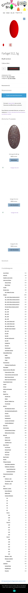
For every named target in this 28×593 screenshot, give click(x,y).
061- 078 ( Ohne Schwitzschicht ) (12, 304)
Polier (6, 360)
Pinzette (8, 561)
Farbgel (7, 12)
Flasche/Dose (6, 362)
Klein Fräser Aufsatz (9, 377)
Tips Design (7, 403)
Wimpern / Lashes (7, 488)
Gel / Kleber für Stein (9, 292)
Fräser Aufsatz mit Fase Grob (11, 374)
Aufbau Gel (7, 437)
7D (7, 508)
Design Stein (6, 290)
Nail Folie (5, 425)
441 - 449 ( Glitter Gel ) (10, 326)
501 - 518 (7, 331)
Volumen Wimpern (9, 495)
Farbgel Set (7, 343)
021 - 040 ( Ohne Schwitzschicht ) (12, 299)
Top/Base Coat (8, 442)
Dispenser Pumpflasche (10, 365)
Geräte (4, 384)
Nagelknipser (8, 568)
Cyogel (4, 287)
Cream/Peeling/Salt (11, 469)
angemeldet (11, 103)
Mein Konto (4, 583)
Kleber (6, 399)
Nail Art (5, 406)
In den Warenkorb (13, 68)
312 (8, 78)
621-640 (6, 340)
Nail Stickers (6, 428)
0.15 (9, 532)
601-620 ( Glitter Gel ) (9, 338)
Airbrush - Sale (8, 478)
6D (7, 505)
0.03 (9, 515)
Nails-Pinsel (6, 445)
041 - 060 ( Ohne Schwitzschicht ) (12, 302)
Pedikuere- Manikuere (9, 466)
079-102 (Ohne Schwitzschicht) (12, 307)
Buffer (6, 355)
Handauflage (8, 566)
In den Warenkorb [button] (14, 205)
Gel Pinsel (7, 452)
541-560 (6, 336)
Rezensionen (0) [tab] (6, 85)
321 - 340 (7, 311)
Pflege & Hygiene (7, 462)
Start (4, 12)
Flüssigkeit (5, 367)
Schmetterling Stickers (10, 430)
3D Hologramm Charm (10, 408)
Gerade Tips (7, 396)
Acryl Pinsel (7, 447)
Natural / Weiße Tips (9, 401)
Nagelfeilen (7, 357)
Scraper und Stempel (9, 420)
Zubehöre (5, 563)
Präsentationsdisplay (8, 474)
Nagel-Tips (5, 394)
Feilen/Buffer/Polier (7, 353)
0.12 (9, 529)
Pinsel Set (7, 454)
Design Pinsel (8, 449)
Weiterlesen (14, 160)
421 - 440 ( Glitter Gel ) (10, 323)
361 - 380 (7, 316)
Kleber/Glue (7, 493)
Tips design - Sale (9, 481)
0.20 (9, 534)
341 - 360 (7, 314)
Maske (4, 391)
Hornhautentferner (11, 471)
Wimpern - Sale (8, 483)
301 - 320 (12, 12)
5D (7, 503)
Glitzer (4, 386)
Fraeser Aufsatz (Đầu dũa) (9, 369)
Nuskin (4, 459)
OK (14, 590)
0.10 (9, 546)
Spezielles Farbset (9, 350)
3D (7, 498)
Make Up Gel (7, 440)
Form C (8, 512)
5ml (11, 78)
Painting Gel (7, 348)
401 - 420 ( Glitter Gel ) (10, 321)
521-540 (6, 333)
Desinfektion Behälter (10, 464)
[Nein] (26, 588)
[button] (24, 19)
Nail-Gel (5, 435)
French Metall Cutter (7, 382)
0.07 (9, 520)
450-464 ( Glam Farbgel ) (10, 328)
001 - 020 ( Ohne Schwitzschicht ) (12, 297)
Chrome (6, 413)
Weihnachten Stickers (10, 432)
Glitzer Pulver (8, 282)
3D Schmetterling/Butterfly (11, 411)
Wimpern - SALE (8, 556)
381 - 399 (7, 319)
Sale (4, 476)
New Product (6, 457)
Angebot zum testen (7, 277)
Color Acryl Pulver (7, 280)
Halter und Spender (7, 389)
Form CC (8, 522)
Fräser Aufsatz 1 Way (9, 372)
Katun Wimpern (8, 491)
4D (7, 500)
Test (4, 486)
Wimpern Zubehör (9, 558)
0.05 (9, 517)
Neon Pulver (7, 285)
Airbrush (5, 275)
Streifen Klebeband (9, 423)
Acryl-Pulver (6, 273)
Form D (8, 537)
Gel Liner (7, 345)
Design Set (7, 416)
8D (7, 510)
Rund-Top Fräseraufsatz (10, 379)
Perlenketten (8, 418)
